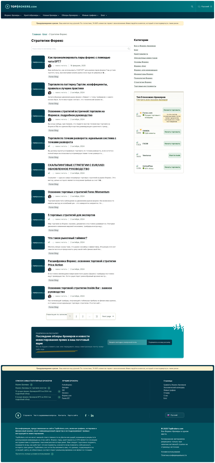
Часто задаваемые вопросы (45, 415)
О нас (166, 395)
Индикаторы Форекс (143, 74)
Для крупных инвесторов (145, 58)
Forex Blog (53, 77)
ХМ (63, 390)
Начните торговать (172, 110)
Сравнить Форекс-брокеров (175, 385)
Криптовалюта (141, 54)
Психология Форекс (143, 78)
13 (97, 316)
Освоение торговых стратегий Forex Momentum (78, 192)
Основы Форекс (141, 62)
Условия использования (170, 452)
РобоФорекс (67, 385)
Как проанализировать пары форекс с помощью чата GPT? (79, 59)
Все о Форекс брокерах (145, 46)
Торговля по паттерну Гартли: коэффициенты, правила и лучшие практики (78, 86)
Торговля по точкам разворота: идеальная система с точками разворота (82, 140)
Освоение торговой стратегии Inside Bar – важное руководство (80, 289)
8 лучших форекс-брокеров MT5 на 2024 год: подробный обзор (33, 398)
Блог (103, 15)
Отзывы (167, 393)
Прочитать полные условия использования (32, 454)
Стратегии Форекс (143, 82)
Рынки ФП (66, 398)
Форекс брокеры (11, 15)
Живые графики (89, 15)
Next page (106, 316)
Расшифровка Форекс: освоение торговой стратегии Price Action (82, 263)
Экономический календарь (174, 387)
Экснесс (65, 393)
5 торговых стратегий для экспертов (71, 215)
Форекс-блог (140, 66)
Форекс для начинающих (145, 70)
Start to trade (174, 155)
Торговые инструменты (145, 86)
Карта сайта (73, 415)
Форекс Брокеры (22, 384)
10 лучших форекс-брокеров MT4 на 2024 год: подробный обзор (33, 392)
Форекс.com (66, 395)
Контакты (62, 415)
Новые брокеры (50, 15)
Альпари (65, 387)
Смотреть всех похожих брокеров (152, 100)
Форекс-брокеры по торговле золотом (30, 388)
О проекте (27, 415)
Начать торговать (172, 132)
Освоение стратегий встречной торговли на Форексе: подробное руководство (76, 113)
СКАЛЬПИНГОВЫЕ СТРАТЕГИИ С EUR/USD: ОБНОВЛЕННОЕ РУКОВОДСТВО (76, 167)
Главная (36, 34)
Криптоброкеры (31, 15)
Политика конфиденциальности (174, 455)
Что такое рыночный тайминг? (67, 238)
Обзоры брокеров (70, 15)
